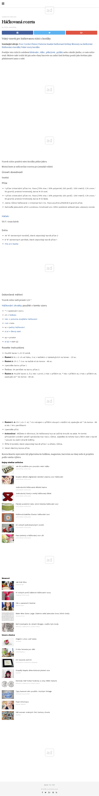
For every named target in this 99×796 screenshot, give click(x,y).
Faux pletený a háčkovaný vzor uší (30, 535)
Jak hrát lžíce (21, 582)
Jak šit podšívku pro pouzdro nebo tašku (32, 466)
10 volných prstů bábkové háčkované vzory (33, 593)
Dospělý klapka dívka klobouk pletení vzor (33, 670)
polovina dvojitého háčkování (24, 319)
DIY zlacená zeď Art (24, 660)
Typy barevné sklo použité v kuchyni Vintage (34, 691)
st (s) (7, 341)
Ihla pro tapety (11, 244)
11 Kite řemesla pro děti (25, 649)
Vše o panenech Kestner (25, 603)
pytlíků (60, 52)
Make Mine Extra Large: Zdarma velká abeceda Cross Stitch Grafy (42, 613)
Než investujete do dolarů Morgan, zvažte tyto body (37, 624)
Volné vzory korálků (30, 47)
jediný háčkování (17, 327)
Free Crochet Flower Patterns (32, 44)
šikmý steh (16, 331)
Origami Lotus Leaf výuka (26, 639)
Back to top (49, 785)
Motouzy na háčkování (82, 44)
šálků (42, 52)
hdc (6, 319)
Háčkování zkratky (12, 305)
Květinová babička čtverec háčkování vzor (33, 514)
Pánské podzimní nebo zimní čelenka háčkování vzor (37, 504)
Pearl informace (22, 702)
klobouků (34, 52)
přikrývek (50, 52)
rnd (6, 323)
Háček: (5, 216)
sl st (6, 331)
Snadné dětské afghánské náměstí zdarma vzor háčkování (39, 477)
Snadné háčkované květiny (59, 44)
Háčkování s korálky (11, 47)
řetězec (12, 315)
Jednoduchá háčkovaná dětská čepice (31, 487)
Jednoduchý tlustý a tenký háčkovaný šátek (33, 493)
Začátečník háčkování (9, 17)
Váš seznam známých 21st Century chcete (33, 712)
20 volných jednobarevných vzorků (30, 525)
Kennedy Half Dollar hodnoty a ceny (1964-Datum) (36, 681)
